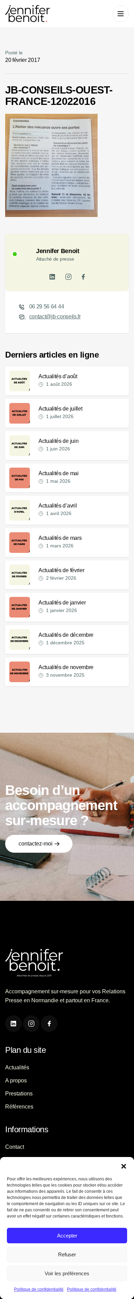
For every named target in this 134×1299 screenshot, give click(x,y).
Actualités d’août (57, 376)
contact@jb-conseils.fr (55, 316)
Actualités (17, 1067)
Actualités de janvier (62, 602)
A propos (16, 1080)
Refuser (67, 1254)
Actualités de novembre (65, 667)
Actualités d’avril (57, 506)
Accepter (67, 1235)
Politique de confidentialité (39, 1289)
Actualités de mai (58, 473)
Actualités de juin (58, 441)
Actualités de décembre (65, 635)
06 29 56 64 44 (46, 306)
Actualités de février (61, 570)
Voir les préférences (67, 1273)
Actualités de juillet (60, 409)
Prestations (19, 1093)
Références (19, 1107)
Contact (14, 1147)
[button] (123, 1165)
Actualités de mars (59, 538)
